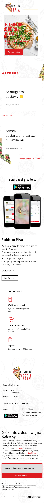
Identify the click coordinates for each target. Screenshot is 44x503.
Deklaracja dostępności (22, 488)
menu (20, 448)
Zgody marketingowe (8, 488)
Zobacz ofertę (7, 115)
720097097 (14, 396)
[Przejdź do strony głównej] (12, 7)
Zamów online (14, 52)
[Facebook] (3, 493)
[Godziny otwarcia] (16, 409)
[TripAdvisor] (7, 493)
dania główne (30, 453)
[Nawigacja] (36, 6)
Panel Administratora (8, 489)
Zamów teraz (10, 278)
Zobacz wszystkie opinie (29, 158)
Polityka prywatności (15, 486)
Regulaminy (5, 486)
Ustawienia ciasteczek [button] (29, 486)
